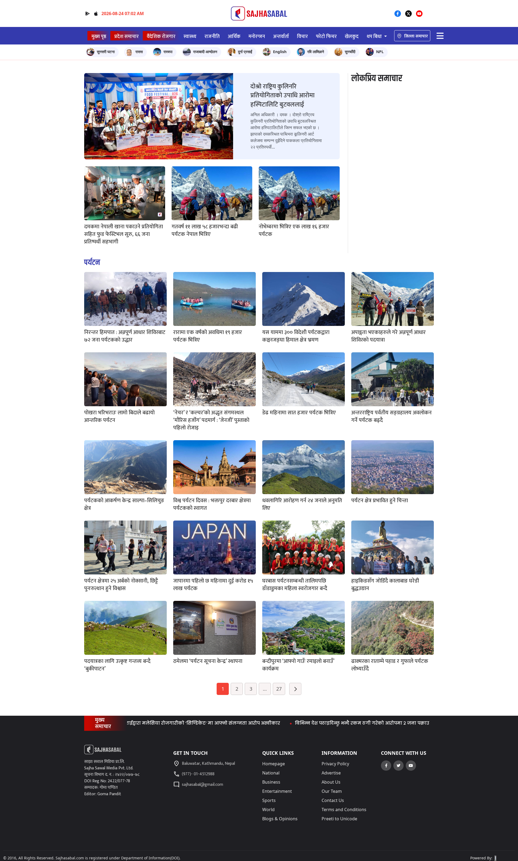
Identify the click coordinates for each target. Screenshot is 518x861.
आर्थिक (234, 36)
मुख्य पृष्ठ (98, 36)
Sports (269, 800)
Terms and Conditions (344, 809)
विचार (302, 36)
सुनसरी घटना (106, 51)
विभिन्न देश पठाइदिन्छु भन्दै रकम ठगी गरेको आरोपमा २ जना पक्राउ (326, 723)
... (265, 689)
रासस (139, 51)
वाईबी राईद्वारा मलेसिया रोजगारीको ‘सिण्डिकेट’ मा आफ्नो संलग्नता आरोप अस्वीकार (160, 723)
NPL (380, 51)
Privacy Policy (335, 764)
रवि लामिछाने (315, 51)
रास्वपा (167, 51)
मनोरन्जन (256, 36)
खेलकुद (352, 36)
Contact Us (333, 800)
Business (271, 782)
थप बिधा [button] (375, 36)
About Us (331, 782)
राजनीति (212, 36)
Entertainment (277, 791)
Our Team (332, 791)
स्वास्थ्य (189, 36)
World (268, 809)
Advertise (331, 773)
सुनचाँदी (350, 51)
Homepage (273, 764)
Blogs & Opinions (280, 819)
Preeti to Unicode (339, 819)
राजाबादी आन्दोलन (205, 51)
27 (279, 689)
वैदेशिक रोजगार (161, 36)
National (271, 773)
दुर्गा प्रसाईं (245, 51)
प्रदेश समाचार (126, 36)
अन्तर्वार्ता (281, 36)
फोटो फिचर (326, 36)
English (280, 51)
